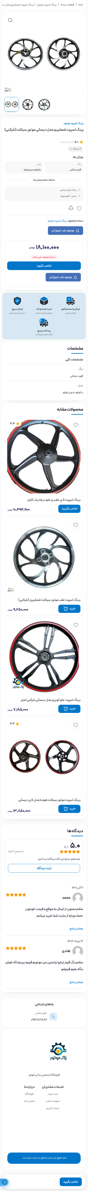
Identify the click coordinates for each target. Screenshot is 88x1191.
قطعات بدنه (67, 4)
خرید (72, 808)
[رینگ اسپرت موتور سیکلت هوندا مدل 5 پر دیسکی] (44, 757)
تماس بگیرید (44, 265)
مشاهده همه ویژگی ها (44, 180)
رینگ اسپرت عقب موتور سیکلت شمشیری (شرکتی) (49, 599)
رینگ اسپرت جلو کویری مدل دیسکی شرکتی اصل (50, 699)
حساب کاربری (53, 1108)
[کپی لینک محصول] (71, 208)
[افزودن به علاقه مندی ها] (79, 208)
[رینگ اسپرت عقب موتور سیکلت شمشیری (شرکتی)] (44, 557)
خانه (80, 4)
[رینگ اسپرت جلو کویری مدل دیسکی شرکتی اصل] (44, 657)
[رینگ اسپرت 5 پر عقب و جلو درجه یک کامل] (44, 456)
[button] (10, 20)
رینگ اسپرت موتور (47, 4)
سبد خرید (53, 1094)
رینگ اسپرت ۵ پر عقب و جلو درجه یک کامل (53, 499)
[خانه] (44, 1051)
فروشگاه (29, 1094)
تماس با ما (29, 1101)
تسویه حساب (53, 1101)
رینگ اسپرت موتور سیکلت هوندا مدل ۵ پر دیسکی (49, 800)
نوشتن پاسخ (76, 928)
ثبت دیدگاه (44, 868)
